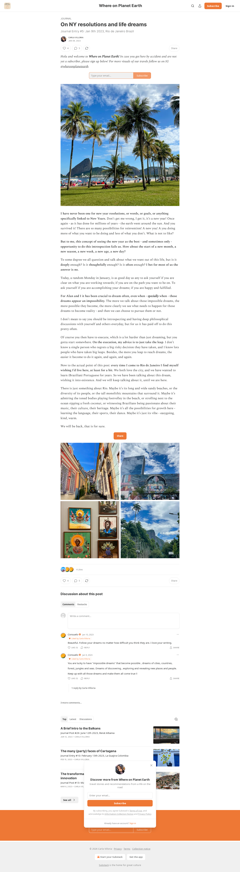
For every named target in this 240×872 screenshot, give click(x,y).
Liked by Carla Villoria (81, 638)
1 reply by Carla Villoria (84, 688)
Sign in (230, 6)
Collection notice (141, 848)
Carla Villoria (75, 37)
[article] (120, 735)
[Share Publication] (200, 6)
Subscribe (213, 6)
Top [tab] (64, 719)
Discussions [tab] (86, 719)
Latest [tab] (73, 719)
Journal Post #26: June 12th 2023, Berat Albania (87, 733)
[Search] (192, 6)
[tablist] (75, 604)
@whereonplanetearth (74, 66)
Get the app (136, 856)
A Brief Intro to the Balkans (81, 728)
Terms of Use (135, 810)
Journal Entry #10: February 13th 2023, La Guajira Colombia (94, 755)
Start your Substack (111, 856)
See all (67, 800)
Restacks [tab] (82, 604)
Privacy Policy (144, 813)
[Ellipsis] (177, 634)
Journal (66, 18)
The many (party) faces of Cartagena (88, 751)
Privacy (118, 848)
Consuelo (73, 634)
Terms (127, 848)
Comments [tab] (68, 604)
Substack (104, 865)
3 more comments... (71, 702)
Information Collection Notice (119, 813)
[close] (151, 765)
